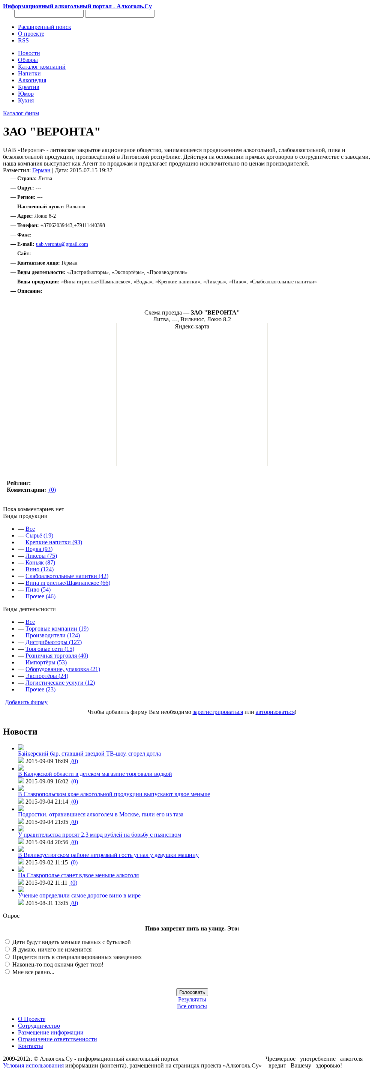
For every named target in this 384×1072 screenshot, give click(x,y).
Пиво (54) (38, 589)
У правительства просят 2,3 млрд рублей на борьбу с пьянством (99, 834)
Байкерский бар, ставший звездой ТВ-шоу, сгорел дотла (89, 753)
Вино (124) (40, 569)
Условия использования (33, 1065)
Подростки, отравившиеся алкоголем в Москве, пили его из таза (100, 814)
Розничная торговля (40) (57, 655)
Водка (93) (39, 549)
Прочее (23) (41, 689)
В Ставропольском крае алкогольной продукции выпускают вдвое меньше (114, 794)
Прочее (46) (41, 596)
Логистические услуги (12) (60, 682)
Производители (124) (53, 635)
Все (30, 528)
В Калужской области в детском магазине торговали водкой (95, 774)
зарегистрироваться (218, 712)
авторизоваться (275, 712)
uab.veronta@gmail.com (62, 244)
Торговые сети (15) (50, 649)
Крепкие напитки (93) (54, 542)
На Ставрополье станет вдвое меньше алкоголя (78, 875)
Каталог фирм (21, 113)
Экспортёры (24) (47, 676)
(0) (52, 489)
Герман (41, 170)
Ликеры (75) (41, 556)
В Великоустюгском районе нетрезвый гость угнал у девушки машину (108, 855)
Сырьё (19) (39, 535)
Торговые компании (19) (57, 628)
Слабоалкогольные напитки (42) (67, 576)
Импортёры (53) (46, 662)
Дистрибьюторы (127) (54, 642)
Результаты (192, 999)
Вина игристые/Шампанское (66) (68, 583)
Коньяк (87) (40, 562)
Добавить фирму (26, 702)
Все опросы (192, 1006)
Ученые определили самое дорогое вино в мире (79, 895)
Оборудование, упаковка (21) (63, 669)
